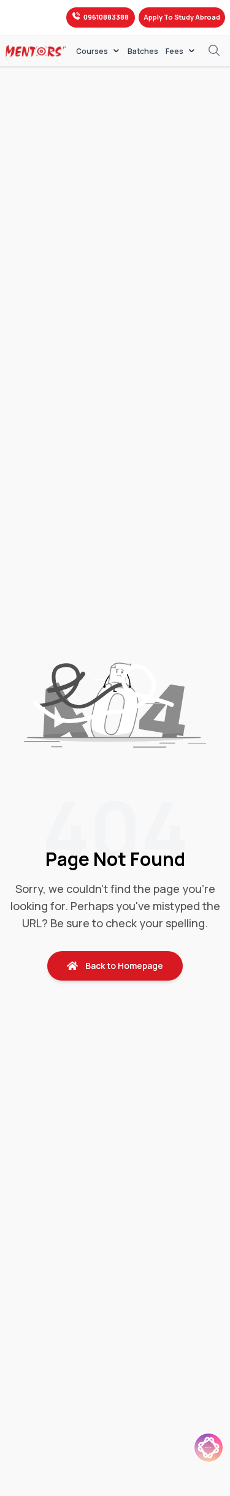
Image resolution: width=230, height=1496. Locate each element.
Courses (92, 51)
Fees (174, 51)
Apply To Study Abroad (182, 16)
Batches (143, 51)
